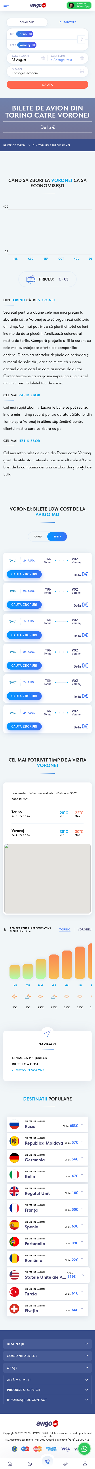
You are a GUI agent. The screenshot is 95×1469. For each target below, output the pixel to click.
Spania (31, 1226)
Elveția (31, 1310)
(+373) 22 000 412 (78, 1439)
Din (12, 34)
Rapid (38, 536)
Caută (47, 84)
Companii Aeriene (22, 1356)
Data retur (58, 55)
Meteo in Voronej (31, 1070)
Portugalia (35, 1243)
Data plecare (20, 55)
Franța (31, 1210)
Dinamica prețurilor (30, 1058)
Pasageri (17, 69)
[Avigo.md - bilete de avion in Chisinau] (47, 1423)
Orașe (12, 1368)
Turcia (31, 1294)
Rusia (30, 1126)
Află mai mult (19, 1380)
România (33, 1260)
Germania (35, 1159)
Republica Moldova (44, 1143)
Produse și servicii (23, 1390)
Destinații (15, 1344)
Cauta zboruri (24, 574)
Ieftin (57, 536)
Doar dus (27, 22)
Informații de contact (27, 1400)
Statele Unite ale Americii (46, 1277)
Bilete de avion (58, 1433)
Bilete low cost (25, 1064)
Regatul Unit (37, 1193)
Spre (13, 45)
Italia (30, 1176)
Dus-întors (67, 22)
